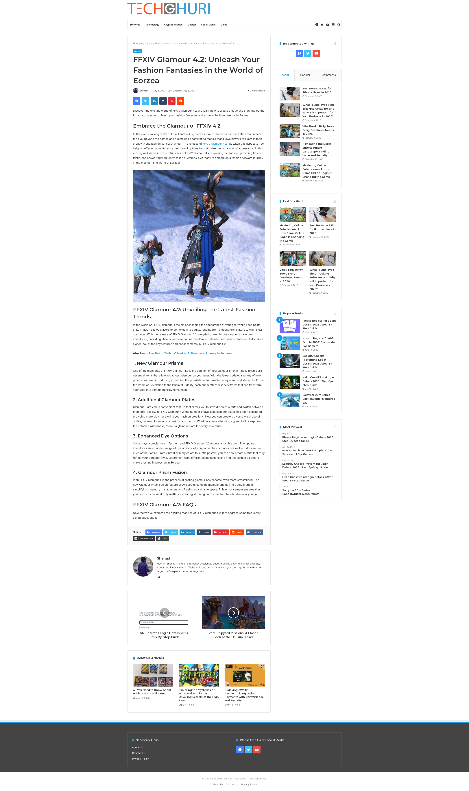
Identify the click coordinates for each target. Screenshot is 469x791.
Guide (224, 24)
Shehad (144, 90)
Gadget (192, 24)
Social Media (208, 24)
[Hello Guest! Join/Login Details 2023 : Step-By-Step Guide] (290, 382)
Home (136, 24)
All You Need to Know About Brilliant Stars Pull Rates (152, 691)
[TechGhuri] (169, 9)
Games (149, 43)
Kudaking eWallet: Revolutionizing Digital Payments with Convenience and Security (244, 695)
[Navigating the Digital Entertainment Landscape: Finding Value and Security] (290, 149)
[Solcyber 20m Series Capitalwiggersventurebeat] (290, 400)
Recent (284, 75)
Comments (329, 75)
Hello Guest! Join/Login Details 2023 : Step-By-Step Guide (318, 381)
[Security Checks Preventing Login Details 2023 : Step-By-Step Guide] (290, 361)
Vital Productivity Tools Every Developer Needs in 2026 (318, 130)
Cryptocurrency (173, 24)
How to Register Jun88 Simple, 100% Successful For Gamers (318, 342)
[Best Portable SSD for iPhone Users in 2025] (290, 93)
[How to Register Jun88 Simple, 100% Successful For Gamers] (290, 343)
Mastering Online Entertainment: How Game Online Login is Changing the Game (292, 233)
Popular (305, 75)
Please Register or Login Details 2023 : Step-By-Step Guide (319, 324)
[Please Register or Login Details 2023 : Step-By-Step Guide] (290, 326)
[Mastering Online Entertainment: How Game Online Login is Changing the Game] (290, 170)
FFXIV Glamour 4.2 (215, 143)
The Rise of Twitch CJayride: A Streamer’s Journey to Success (190, 353)
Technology (152, 24)
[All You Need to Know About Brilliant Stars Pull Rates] (153, 675)
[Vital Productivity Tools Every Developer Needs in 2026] (290, 131)
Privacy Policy (140, 758)
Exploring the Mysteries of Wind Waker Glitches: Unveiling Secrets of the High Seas (199, 695)
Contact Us (138, 753)
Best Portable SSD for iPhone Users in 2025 (322, 229)
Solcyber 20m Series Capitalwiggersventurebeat (318, 398)
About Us (137, 747)
